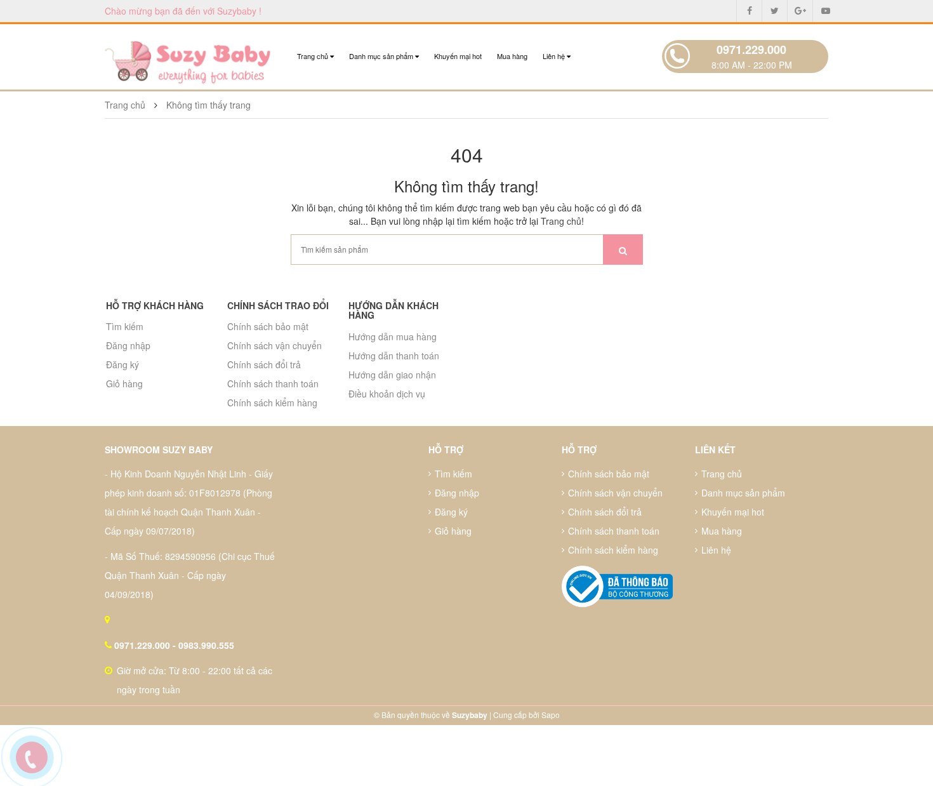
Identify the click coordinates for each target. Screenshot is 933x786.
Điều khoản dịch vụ (386, 393)
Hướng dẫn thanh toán (393, 355)
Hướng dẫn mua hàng (392, 336)
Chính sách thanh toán (273, 383)
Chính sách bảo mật (267, 326)
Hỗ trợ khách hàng (155, 305)
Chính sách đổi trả (264, 364)
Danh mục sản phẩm (382, 56)
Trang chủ (313, 56)
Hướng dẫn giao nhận (392, 374)
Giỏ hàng (124, 383)
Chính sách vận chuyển (274, 345)
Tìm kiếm (124, 326)
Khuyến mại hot (458, 56)
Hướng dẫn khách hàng (393, 310)
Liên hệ (555, 56)
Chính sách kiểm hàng (272, 402)
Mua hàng (512, 56)
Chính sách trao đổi (278, 305)
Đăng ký (122, 364)
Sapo (550, 714)
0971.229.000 (751, 49)
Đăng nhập (128, 345)
